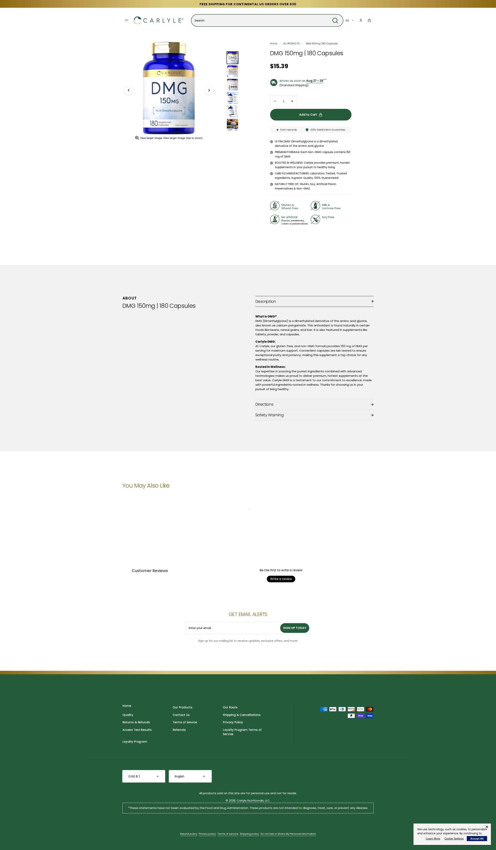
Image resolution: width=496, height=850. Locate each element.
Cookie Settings (454, 838)
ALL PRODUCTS (291, 43)
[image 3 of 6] (232, 84)
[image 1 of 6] (232, 58)
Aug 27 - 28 (314, 81)
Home (273, 43)
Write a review (281, 579)
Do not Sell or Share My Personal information (288, 833)
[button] (360, 20)
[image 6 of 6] (232, 125)
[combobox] (267, 20)
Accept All (477, 838)
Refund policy (188, 833)
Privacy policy (207, 833)
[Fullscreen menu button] (127, 20)
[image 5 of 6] (232, 111)
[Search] (335, 20)
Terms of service (227, 833)
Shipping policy (249, 833)
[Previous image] (128, 90)
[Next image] (209, 90)
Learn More (433, 838)
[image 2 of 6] (232, 71)
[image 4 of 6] (232, 98)
